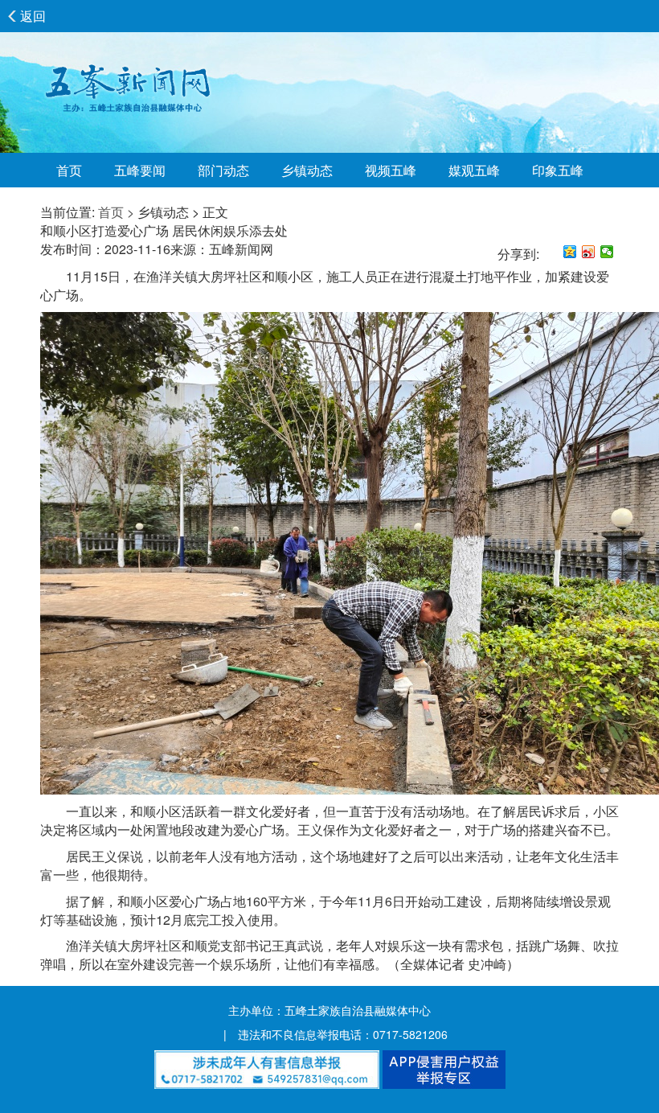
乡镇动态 (307, 170)
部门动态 (223, 170)
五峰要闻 (140, 170)
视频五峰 (390, 170)
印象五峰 (557, 170)
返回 (33, 15)
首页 (69, 170)
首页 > (116, 212)
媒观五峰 (474, 170)
